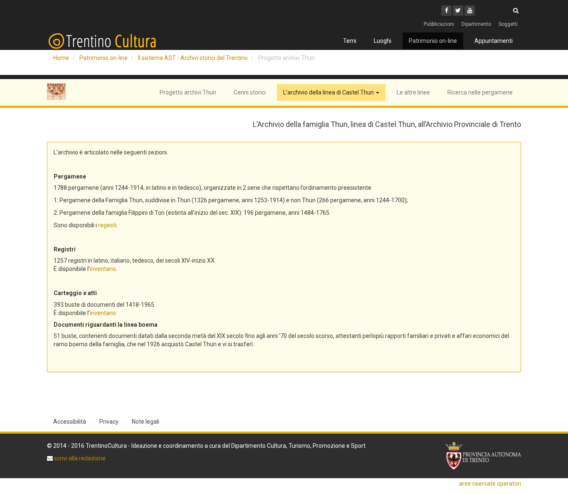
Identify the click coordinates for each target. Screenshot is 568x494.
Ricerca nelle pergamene (480, 92)
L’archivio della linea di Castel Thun (329, 92)
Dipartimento (476, 24)
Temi (349, 40)
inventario (103, 269)
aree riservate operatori (490, 483)
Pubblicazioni (439, 24)
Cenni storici (250, 92)
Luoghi (382, 40)
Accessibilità (69, 421)
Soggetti (508, 24)
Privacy (109, 421)
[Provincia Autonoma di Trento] (483, 456)
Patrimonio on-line (433, 40)
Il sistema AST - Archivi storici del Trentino (193, 58)
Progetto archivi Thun (188, 92)
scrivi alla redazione (79, 458)
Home (61, 58)
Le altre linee (413, 92)
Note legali (145, 421)
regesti (107, 225)
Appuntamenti (493, 40)
